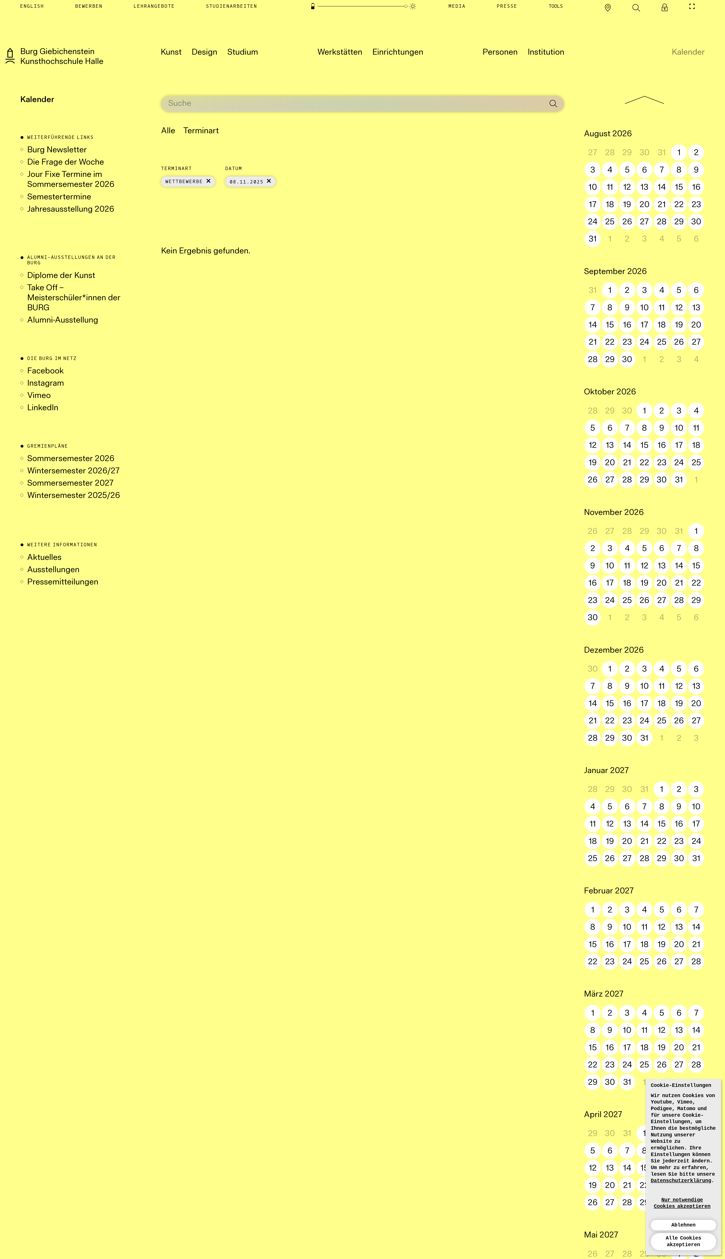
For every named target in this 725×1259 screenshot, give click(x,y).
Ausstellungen (53, 570)
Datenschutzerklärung (681, 1181)
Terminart (201, 131)
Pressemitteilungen (62, 582)
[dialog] (683, 1167)
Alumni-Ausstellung (63, 320)
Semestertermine (59, 197)
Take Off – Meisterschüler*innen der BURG (73, 298)
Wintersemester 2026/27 (73, 471)
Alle (168, 131)
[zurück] (644, 100)
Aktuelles (44, 558)
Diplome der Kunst (61, 276)
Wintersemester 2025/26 (73, 496)
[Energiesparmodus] (312, 6)
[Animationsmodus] (412, 6)
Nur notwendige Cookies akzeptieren (682, 1203)
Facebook (45, 371)
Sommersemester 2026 (70, 459)
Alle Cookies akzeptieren (683, 1241)
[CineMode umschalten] (692, 6)
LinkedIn (42, 408)
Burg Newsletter (57, 150)
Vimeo (39, 396)
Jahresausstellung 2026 (70, 210)
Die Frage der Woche (65, 163)
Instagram (45, 384)
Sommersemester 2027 (70, 484)
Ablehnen (683, 1225)
